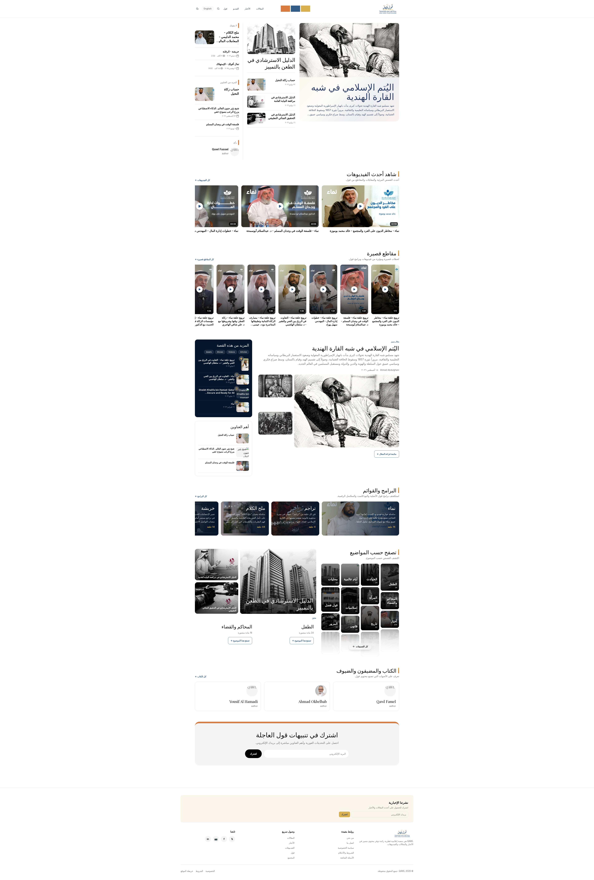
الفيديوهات (290, 847)
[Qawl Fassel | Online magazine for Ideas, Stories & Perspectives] (387, 9)
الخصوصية (210, 871)
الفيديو (236, 8)
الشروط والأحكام (346, 852)
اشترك (253, 753)
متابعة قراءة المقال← (386, 454)
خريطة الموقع (187, 871)
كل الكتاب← (200, 676)
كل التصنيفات (362, 646)
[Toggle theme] (197, 9)
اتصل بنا (350, 842)
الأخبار (247, 8)
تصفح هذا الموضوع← (301, 640)
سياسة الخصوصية (346, 847)
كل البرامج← (201, 496)
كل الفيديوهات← (202, 180)
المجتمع (291, 857)
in (208, 839)
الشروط (199, 871)
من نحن (350, 838)
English (208, 8)
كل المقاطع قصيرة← (204, 259)
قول (225, 8)
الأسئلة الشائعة (347, 857)
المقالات (260, 8)
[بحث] (218, 8)
